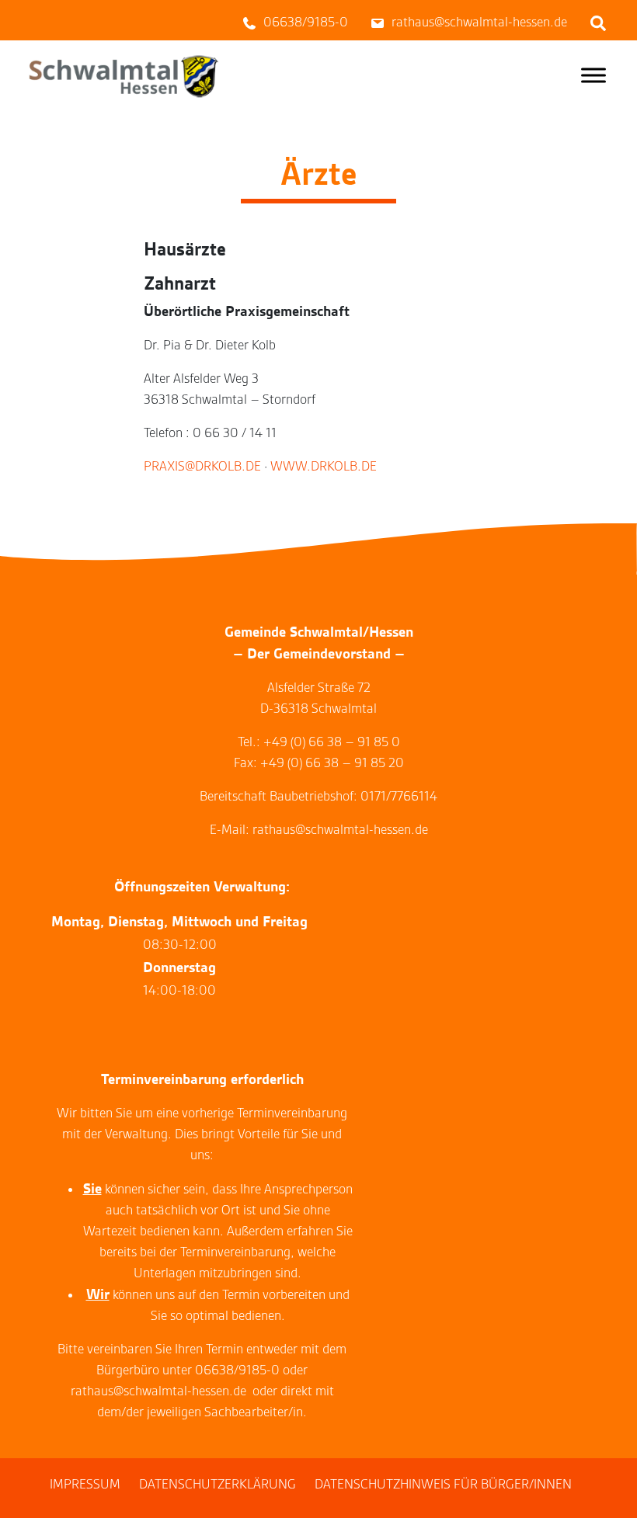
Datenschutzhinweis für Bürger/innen (443, 1484)
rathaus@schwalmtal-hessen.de (158, 1391)
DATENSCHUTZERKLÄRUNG (217, 1484)
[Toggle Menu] (593, 75)
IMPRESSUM (85, 1484)
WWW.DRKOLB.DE (323, 466)
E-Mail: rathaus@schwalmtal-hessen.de (319, 830)
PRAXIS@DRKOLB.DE (202, 466)
